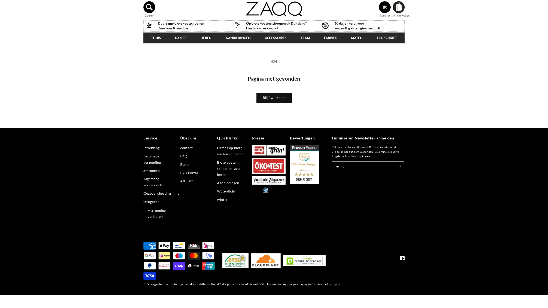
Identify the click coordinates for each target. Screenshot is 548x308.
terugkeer (151, 202)
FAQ (184, 156)
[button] (149, 7)
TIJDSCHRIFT (387, 38)
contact (186, 148)
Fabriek (330, 38)
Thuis (156, 38)
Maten (357, 38)
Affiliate (187, 181)
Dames (180, 38)
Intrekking (151, 148)
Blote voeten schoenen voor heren (229, 168)
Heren (206, 38)
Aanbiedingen (238, 38)
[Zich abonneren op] (399, 166)
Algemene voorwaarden (154, 182)
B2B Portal (189, 173)
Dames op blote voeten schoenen (230, 151)
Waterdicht (226, 191)
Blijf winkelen (274, 97)
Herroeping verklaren (157, 213)
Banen (185, 164)
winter (222, 199)
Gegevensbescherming (161, 193)
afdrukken (151, 171)
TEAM (305, 38)
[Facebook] (402, 259)
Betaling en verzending (152, 159)
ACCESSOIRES (276, 38)
